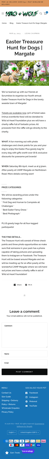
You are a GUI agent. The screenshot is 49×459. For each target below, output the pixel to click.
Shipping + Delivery (10, 400)
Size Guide (6, 397)
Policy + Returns (8, 404)
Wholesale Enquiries (10, 408)
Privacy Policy (7, 412)
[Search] (41, 13)
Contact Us (6, 393)
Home (4, 23)
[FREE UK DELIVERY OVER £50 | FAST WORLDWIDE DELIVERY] (24, 3)
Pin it (30, 285)
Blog (11, 23)
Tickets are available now (14, 113)
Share (19, 285)
